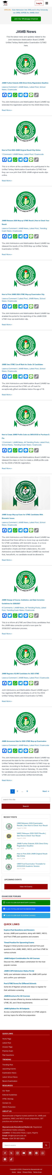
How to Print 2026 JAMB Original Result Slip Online (21, 150)
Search (26, 806)
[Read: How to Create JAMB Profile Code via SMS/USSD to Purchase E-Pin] (26, 416)
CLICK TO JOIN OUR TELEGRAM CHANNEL (21, 915)
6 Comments (7, 608)
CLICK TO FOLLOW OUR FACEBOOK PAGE (20, 909)
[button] (38, 3)
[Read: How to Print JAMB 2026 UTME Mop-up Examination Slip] (26, 276)
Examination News (9, 1073)
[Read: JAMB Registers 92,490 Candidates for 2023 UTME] (26, 655)
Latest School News (10, 1077)
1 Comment (6, 154)
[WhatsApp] (42, 1153)
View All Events (26, 887)
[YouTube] (23, 1153)
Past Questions (8, 1055)
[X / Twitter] (11, 1153)
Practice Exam (7, 1051)
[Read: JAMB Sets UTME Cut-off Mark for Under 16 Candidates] (26, 346)
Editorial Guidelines (9, 1095)
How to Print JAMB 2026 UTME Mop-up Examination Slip (23, 294)
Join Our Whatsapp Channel (26, 19)
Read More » (7, 110)
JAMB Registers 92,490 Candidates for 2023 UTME (20, 674)
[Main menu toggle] (47, 3)
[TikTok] (11, 1159)
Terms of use (37, 1172)
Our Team (6, 1091)
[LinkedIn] (30, 1153)
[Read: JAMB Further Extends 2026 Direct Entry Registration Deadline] (26, 65)
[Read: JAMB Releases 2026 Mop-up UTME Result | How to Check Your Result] (26, 202)
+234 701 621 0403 (17, 1138)
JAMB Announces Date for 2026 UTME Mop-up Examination (24, 741)
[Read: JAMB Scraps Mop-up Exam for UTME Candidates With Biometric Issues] (26, 493)
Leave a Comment (9, 87)
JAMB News (23, 87)
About (19, 1172)
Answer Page (7, 1047)
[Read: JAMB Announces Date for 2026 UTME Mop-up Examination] (26, 723)
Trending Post (7, 1065)
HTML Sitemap (7, 1099)
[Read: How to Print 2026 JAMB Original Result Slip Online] (26, 132)
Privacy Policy (27, 1172)
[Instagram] (17, 1153)
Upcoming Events (9, 1069)
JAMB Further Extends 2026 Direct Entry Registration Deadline (25, 83)
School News (7, 445)
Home (14, 1172)
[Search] (46, 1145)
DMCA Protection (8, 1107)
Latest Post (34, 87)
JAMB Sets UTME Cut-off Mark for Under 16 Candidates (22, 364)
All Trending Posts (31, 442)
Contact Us (6, 1103)
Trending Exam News (22, 445)
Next (46, 791)
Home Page (6, 1039)
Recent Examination (9, 1081)
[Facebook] (4, 1153)
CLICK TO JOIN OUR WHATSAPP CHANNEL (21, 902)
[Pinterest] (36, 1153)
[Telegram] (4, 1159)
